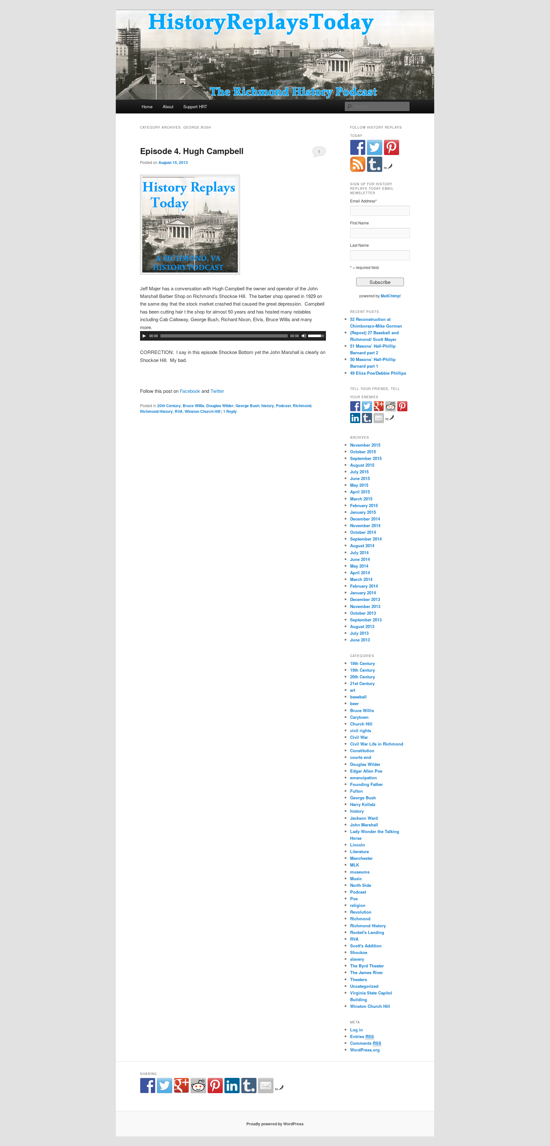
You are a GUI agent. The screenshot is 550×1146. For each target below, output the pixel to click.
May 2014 (359, 566)
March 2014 (361, 579)
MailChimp (390, 296)
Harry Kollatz (363, 804)
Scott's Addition (366, 946)
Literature (359, 851)
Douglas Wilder (220, 405)
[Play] (144, 335)
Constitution (362, 750)
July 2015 (359, 472)
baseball (358, 697)
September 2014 (366, 539)
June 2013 (360, 640)
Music (356, 878)
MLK (354, 865)
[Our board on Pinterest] (391, 147)
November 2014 (365, 525)
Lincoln (357, 845)
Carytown (359, 717)
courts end (360, 757)
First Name (359, 222)
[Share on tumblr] (367, 418)
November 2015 (365, 445)
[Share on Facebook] (355, 406)
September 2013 (366, 620)
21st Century (362, 683)
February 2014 (364, 586)
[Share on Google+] (379, 406)
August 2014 (362, 545)
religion (357, 905)
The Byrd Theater (367, 966)
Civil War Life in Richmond (376, 744)
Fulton (356, 791)
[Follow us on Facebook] (357, 147)
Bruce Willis (193, 405)
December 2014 (365, 519)
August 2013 (362, 626)
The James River (366, 972)
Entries (362, 1036)
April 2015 (360, 492)
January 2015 (363, 512)
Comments (365, 1043)
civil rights (360, 730)
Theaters (358, 979)
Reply (230, 411)
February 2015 (364, 505)
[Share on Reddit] (390, 406)
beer (354, 703)
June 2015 (360, 478)
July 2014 (359, 552)
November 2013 (365, 606)
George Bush (247, 405)
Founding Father (366, 784)
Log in (356, 1030)
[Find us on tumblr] (374, 164)
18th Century (362, 663)
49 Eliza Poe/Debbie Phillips (378, 373)
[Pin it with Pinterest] (402, 406)
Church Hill (361, 724)
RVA (179, 411)
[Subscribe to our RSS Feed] (357, 164)
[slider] (317, 335)
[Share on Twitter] (367, 406)
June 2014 (360, 559)
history (267, 405)
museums (360, 872)
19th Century (362, 670)
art (352, 690)
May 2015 (359, 485)
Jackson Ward (364, 818)
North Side (360, 885)
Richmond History (156, 411)
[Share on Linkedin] (355, 418)
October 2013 (363, 613)
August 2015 (362, 465)
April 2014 (360, 572)
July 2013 (359, 633)
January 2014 (363, 593)
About (168, 106)
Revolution (360, 912)
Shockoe (358, 952)
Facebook (190, 390)
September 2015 (366, 458)
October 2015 (363, 452)
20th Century (169, 405)
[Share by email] (379, 418)
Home (147, 106)
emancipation (363, 778)
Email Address (363, 200)
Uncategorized (364, 986)
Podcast (283, 405)
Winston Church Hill (202, 411)
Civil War (359, 737)
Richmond (302, 405)
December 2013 (365, 599)
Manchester (361, 858)
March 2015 (361, 499)
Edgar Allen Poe (366, 771)
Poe (354, 898)
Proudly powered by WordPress (275, 1124)
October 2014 (363, 532)
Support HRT (195, 106)
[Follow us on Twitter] (374, 147)
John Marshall (364, 825)
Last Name (359, 245)
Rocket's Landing (367, 932)
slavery (357, 959)
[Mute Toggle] (304, 335)
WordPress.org (365, 1050)
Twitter (216, 390)
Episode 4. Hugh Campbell (191, 151)
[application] (233, 336)
